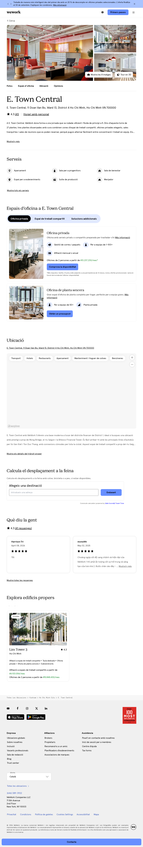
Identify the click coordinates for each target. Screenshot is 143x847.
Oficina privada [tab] (19, 218)
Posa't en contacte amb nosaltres (98, 738)
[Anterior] (8, 4)
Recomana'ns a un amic (56, 746)
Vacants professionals (17, 750)
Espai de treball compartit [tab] (50, 218)
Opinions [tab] (58, 86)
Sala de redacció (15, 755)
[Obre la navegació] (133, 12)
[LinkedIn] (46, 708)
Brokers (48, 738)
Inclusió (11, 746)
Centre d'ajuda (89, 746)
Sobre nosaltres (14, 742)
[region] (71, 391)
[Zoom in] (132, 357)
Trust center (13, 763)
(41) (17, 114)
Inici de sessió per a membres (96, 742)
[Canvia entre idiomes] (102, 12)
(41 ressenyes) (23, 528)
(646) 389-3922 (14, 793)
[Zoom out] (132, 364)
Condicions (25, 814)
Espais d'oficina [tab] (26, 86)
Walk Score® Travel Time (114, 503)
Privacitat (11, 814)
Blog (9, 759)
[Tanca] (134, 4)
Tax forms (86, 750)
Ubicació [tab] (43, 86)
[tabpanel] (71, 53)
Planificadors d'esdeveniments (59, 750)
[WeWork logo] (14, 12)
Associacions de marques (57, 755)
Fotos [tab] (9, 86)
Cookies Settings (65, 814)
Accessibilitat (83, 814)
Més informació (59, 5)
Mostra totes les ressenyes (20, 580)
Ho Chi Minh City (47, 698)
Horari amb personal (36, 114)
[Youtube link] (8, 708)
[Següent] (10, 4)
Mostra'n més (13, 141)
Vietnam (32, 698)
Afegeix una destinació (25, 485)
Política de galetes (44, 814)
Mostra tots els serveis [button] (18, 190)
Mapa (96, 814)
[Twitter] (36, 708)
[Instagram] (27, 708)
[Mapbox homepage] (14, 426)
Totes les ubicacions (16, 698)
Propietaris (50, 742)
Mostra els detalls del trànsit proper (24, 454)
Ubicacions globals (16, 738)
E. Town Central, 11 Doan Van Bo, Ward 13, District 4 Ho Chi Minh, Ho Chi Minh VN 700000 (50, 348)
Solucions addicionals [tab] (84, 218)
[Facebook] (17, 708)
